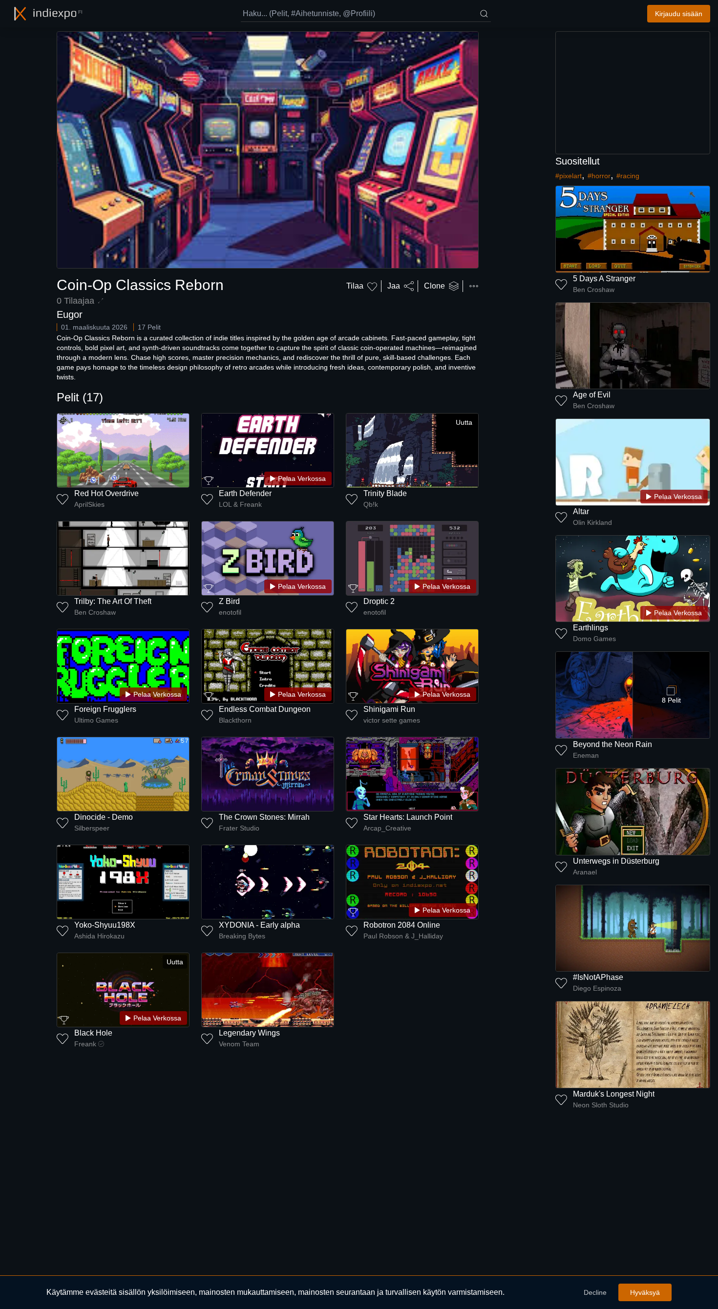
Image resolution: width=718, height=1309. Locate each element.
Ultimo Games (96, 720)
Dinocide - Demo (103, 817)
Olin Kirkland (592, 522)
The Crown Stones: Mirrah (264, 817)
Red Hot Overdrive (106, 493)
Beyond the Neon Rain (612, 744)
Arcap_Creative (387, 828)
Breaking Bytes (242, 936)
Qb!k (370, 504)
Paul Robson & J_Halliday (403, 936)
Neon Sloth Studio (601, 1105)
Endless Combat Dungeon (265, 709)
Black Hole (93, 1033)
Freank (85, 1044)
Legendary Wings (249, 1033)
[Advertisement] (633, 93)
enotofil (230, 612)
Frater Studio (239, 828)
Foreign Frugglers (105, 709)
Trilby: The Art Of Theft (112, 601)
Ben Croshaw (95, 612)
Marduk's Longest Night (614, 1094)
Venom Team (239, 1044)
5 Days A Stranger (604, 278)
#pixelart (568, 176)
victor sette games (391, 720)
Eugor (70, 314)
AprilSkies (89, 504)
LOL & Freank (240, 504)
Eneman (586, 755)
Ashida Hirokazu (99, 936)
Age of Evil (592, 395)
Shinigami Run (389, 709)
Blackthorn (235, 720)
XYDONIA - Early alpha (259, 925)
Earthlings (590, 627)
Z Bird (229, 601)
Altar (581, 511)
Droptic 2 (379, 601)
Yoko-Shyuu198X (104, 925)
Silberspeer (91, 828)
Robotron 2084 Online (401, 925)
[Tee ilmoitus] (474, 286)
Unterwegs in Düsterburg (616, 861)
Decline (595, 1292)
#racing (627, 176)
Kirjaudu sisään (678, 14)
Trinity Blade (385, 493)
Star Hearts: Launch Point (407, 817)
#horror (599, 176)
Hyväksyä (645, 1292)
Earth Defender (245, 493)
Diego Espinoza (597, 988)
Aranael (585, 872)
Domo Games (594, 639)
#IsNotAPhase (598, 977)
